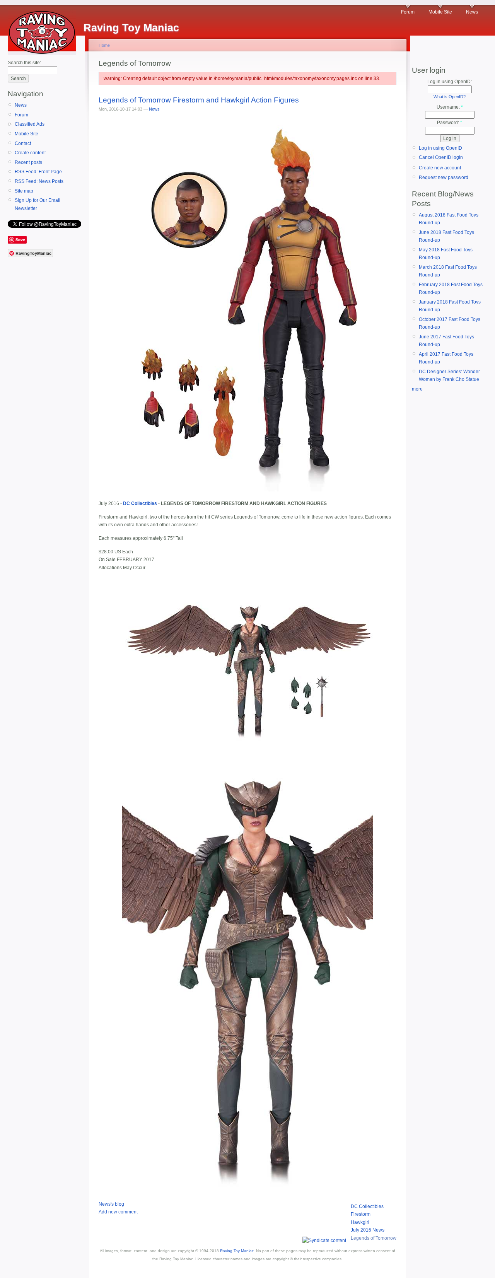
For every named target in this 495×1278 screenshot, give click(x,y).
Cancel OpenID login (441, 157)
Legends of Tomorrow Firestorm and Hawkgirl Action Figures (199, 100)
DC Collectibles (367, 1206)
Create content (30, 152)
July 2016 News (367, 1230)
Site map (24, 191)
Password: (449, 122)
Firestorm (360, 1214)
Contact (23, 143)
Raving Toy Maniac (237, 1251)
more (417, 389)
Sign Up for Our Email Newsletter (37, 204)
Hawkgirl (360, 1222)
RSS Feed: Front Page (38, 171)
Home (104, 45)
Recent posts (28, 162)
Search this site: (24, 62)
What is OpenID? (450, 96)
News (472, 12)
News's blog (111, 1204)
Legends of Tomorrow (373, 1238)
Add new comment (118, 1212)
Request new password (443, 177)
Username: (450, 107)
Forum (408, 12)
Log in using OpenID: (449, 81)
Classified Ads (29, 124)
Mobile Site (440, 12)
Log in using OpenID (440, 148)
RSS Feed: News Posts (39, 181)
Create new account (440, 168)
